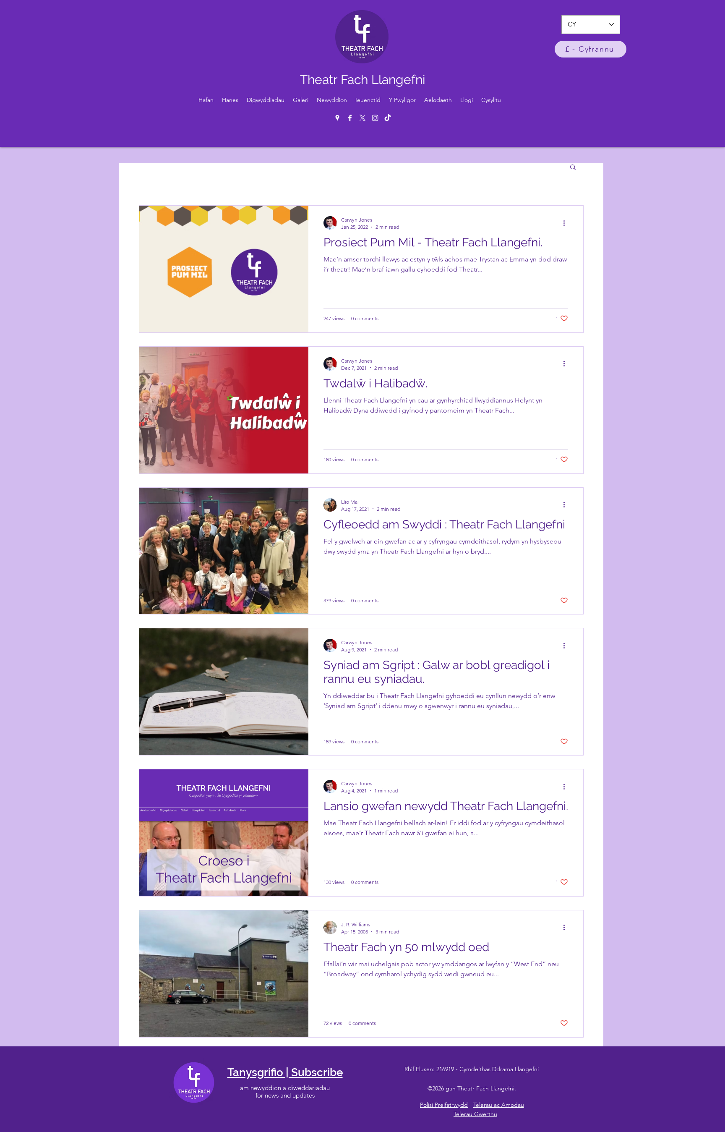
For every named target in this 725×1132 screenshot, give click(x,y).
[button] (573, 167)
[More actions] (567, 223)
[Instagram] (375, 118)
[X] (362, 118)
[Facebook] (350, 118)
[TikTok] (387, 118)
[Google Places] (337, 118)
